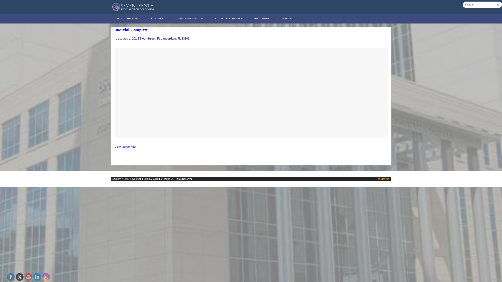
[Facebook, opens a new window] (11, 277)
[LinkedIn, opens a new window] (37, 277)
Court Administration (189, 18)
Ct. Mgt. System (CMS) (229, 18)
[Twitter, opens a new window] (20, 277)
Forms (287, 18)
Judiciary (157, 18)
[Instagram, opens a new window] (46, 277)
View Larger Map (125, 146)
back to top (384, 179)
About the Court (127, 18)
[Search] (498, 4)
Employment (262, 18)
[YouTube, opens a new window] (28, 277)
